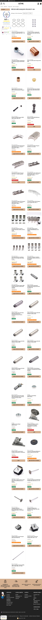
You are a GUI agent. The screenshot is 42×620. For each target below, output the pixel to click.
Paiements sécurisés (10, 597)
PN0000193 (13, 454)
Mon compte (9, 605)
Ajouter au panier (19, 41)
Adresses (17, 598)
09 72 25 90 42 (4, 0)
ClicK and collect (10, 602)
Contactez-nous (12, 0)
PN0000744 (13, 148)
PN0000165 (13, 398)
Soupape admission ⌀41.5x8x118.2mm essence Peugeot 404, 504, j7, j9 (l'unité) (18, 509)
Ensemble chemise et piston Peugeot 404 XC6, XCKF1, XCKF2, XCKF (18, 229)
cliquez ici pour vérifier (22, 612)
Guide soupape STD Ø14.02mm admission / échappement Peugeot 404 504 (34, 369)
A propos (26, 594)
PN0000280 (13, 63)
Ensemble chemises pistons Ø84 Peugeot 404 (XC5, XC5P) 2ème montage (18, 286)
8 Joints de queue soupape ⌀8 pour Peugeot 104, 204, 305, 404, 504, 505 (33, 33)
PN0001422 (29, 288)
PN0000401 (29, 371)
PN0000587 (13, 175)
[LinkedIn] (37, 609)
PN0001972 (29, 175)
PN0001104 (13, 231)
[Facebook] (34, 609)
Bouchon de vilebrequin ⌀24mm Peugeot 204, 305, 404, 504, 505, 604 (33, 90)
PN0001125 (29, 91)
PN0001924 (29, 398)
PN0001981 (29, 204)
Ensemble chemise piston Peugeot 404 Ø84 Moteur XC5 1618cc (33, 229)
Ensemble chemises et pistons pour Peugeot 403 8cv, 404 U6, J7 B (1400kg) (33, 258)
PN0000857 (29, 482)
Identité (17, 594)
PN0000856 (13, 567)
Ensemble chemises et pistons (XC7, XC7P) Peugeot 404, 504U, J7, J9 (18, 258)
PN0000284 (29, 63)
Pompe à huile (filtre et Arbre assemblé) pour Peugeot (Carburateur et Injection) (32, 425)
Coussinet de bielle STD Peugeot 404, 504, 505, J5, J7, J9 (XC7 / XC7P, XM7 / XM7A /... (18, 146)
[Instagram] (36, 609)
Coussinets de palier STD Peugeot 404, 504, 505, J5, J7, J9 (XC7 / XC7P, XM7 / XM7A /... (18, 202)
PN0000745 (13, 204)
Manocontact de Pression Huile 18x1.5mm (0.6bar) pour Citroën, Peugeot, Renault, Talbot (18, 396)
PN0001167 (29, 454)
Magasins (26, 597)
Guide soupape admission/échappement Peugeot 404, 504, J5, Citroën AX (33, 286)
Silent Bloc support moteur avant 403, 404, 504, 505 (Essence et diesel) (18, 480)
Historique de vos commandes (19, 597)
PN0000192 (29, 231)
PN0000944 (13, 120)
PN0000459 (29, 148)
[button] (1, 3)
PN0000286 (13, 482)
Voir (34, 69)
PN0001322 (13, 539)
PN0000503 (29, 539)
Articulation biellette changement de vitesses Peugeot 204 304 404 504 (18, 61)
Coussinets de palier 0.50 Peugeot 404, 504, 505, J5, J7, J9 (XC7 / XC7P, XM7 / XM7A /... (34, 174)
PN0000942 (13, 91)
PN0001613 (13, 288)
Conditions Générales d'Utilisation (9, 599)
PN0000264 (13, 371)
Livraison (8, 594)
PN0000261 (29, 315)
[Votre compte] (38, 3)
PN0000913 (13, 315)
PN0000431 (29, 120)
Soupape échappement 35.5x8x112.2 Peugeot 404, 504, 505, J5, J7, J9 (33, 509)
